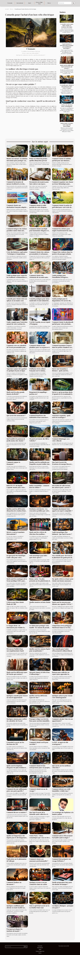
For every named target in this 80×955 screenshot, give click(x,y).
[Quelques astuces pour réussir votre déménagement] (62, 687)
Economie (10, 3)
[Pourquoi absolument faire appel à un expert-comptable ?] (62, 501)
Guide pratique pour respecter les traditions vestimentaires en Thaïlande (17, 277)
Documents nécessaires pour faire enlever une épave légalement (39, 184)
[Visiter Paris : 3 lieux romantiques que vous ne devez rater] (40, 827)
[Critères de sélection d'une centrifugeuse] (67, 99)
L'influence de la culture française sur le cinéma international (37, 371)
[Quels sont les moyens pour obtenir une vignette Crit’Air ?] (62, 594)
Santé (29, 3)
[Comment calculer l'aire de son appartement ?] (62, 711)
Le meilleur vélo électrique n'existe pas (31, 51)
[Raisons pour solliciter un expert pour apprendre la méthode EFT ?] (62, 664)
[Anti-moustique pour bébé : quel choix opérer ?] (40, 547)
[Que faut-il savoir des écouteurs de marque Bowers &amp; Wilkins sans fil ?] (62, 454)
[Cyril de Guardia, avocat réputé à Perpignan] (40, 314)
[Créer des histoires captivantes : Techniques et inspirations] (17, 244)
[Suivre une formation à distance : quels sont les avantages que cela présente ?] (62, 361)
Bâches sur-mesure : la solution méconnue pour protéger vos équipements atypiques (17, 160)
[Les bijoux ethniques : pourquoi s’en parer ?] (62, 897)
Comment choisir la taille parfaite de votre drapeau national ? (37, 207)
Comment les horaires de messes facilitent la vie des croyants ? (15, 184)
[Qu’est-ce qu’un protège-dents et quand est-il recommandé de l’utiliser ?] (62, 384)
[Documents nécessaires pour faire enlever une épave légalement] (40, 174)
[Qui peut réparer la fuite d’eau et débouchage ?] (40, 664)
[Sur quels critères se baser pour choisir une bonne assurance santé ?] (62, 571)
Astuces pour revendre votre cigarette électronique (66, 125)
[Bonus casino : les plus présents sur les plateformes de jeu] (40, 571)
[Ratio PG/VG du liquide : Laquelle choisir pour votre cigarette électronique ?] (17, 477)
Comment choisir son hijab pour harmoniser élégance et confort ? (39, 230)
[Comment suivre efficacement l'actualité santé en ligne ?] (62, 827)
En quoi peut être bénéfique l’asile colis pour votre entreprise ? (16, 557)
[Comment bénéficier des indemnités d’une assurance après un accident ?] (40, 407)
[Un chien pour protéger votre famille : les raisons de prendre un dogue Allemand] (40, 617)
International (20, 3)
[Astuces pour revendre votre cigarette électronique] (67, 118)
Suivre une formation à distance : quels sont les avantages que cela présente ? (62, 371)
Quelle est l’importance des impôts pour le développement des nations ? (17, 837)
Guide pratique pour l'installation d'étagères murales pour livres (60, 277)
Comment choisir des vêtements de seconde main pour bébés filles (38, 277)
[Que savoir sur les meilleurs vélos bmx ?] (62, 757)
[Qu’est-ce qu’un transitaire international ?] (17, 524)
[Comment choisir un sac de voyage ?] (40, 781)
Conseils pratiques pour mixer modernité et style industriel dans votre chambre (39, 300)
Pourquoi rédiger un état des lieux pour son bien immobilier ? (39, 721)
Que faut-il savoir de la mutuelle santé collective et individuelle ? (38, 814)
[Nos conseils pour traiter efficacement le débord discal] (62, 641)
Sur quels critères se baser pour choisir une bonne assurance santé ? (62, 581)
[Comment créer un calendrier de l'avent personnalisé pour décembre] (17, 337)
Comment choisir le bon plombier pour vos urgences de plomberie (39, 347)
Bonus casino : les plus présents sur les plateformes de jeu (39, 581)
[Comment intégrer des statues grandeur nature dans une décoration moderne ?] (17, 220)
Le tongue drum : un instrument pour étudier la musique (15, 627)
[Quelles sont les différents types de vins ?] (40, 687)
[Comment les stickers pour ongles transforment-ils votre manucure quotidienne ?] (62, 220)
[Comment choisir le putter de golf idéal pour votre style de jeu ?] (62, 197)
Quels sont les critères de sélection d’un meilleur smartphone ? (37, 534)
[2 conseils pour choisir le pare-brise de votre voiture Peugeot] (67, 80)
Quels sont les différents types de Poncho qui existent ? (66, 67)
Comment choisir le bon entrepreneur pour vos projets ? (39, 767)
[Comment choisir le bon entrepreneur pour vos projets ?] (40, 757)
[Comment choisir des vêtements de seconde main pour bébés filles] (40, 267)
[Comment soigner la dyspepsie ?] (17, 454)
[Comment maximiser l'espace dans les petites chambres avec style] (62, 337)
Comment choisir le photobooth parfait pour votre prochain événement (62, 324)
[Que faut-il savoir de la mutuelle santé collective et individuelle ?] (40, 804)
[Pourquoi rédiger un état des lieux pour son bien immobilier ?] (40, 711)
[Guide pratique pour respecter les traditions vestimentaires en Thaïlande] (17, 267)
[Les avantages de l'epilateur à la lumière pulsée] (62, 804)
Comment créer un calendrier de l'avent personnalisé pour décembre (16, 347)
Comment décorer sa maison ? (17, 812)
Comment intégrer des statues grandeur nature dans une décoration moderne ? (17, 230)
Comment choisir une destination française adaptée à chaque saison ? (17, 207)
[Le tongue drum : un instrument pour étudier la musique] (17, 617)
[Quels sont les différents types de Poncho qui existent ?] (67, 60)
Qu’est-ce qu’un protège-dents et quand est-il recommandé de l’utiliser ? (62, 394)
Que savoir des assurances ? (16, 415)
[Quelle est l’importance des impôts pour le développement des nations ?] (17, 827)
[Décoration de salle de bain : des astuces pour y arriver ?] (62, 477)
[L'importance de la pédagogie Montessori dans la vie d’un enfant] (62, 617)
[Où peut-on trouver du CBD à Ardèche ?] (40, 431)
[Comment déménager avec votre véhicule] (62, 431)
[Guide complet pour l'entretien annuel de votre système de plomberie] (17, 314)
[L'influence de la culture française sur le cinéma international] (40, 361)
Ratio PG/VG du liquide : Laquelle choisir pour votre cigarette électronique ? (16, 487)
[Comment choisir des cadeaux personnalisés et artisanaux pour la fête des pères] (40, 244)
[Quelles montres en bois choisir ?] (40, 594)
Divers (49, 3)
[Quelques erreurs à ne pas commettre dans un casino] (40, 874)
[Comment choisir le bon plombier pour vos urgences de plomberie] (40, 337)
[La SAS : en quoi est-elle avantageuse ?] (62, 734)
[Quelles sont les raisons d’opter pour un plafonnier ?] (40, 641)
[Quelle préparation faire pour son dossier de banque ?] (62, 874)
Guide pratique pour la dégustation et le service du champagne (61, 300)
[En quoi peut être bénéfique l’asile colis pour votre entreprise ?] (17, 547)
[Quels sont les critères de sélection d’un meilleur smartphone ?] (40, 524)
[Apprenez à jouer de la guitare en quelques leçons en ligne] (17, 361)
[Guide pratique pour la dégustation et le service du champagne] (62, 291)
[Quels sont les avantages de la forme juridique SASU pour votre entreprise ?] (17, 571)
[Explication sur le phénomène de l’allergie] (17, 851)
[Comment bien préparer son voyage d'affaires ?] (62, 851)
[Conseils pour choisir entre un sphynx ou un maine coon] (17, 291)
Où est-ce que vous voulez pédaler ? (30, 53)
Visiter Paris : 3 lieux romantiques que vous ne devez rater (39, 837)
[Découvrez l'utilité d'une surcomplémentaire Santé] (17, 641)
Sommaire (31, 49)
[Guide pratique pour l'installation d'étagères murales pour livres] (62, 267)
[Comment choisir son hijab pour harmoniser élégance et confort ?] (40, 220)
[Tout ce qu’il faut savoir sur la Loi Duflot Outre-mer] (40, 897)
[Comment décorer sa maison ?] (17, 804)
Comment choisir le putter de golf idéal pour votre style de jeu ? (62, 207)
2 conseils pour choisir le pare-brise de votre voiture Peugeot (67, 86)
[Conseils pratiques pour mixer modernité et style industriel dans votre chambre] (40, 291)
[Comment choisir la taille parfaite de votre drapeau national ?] (40, 197)
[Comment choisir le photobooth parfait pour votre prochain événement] (62, 314)
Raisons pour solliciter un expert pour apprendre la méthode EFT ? (60, 674)
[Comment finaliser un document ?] (17, 874)
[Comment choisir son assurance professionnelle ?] (40, 851)
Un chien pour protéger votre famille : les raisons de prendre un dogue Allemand (39, 627)
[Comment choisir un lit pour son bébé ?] (40, 734)
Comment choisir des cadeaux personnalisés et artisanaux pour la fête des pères (39, 254)
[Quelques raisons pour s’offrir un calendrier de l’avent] (17, 711)
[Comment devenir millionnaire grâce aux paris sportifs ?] (17, 781)
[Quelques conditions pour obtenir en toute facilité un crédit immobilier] (17, 897)
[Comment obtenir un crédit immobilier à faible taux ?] (62, 781)
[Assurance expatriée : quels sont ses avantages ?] (62, 407)
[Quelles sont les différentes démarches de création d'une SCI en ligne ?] (17, 501)
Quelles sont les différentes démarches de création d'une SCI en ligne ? (16, 511)
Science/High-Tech (39, 3)
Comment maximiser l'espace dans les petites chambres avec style (62, 347)
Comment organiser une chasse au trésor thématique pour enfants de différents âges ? (62, 184)
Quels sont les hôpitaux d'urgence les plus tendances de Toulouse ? (17, 767)
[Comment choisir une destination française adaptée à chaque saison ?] (17, 197)
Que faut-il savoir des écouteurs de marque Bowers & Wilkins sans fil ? (62, 464)
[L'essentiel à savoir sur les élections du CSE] (17, 734)
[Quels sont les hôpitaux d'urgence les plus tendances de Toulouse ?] (17, 757)
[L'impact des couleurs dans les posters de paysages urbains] (62, 244)
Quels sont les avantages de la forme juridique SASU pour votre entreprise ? (17, 581)
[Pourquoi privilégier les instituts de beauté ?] (17, 921)
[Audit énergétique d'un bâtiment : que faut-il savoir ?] (62, 524)
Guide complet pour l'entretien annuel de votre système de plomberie (17, 324)
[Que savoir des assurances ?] (17, 407)
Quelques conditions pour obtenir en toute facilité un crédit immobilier (16, 907)
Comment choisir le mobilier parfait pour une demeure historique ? (61, 160)
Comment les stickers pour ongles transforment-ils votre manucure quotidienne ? (62, 230)
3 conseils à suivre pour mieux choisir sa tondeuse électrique (66, 25)
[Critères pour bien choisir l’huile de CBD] (17, 594)
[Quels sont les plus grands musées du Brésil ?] (17, 384)
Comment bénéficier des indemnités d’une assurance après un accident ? (38, 417)
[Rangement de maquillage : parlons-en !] (40, 384)
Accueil (6, 9)
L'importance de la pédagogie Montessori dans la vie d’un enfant (62, 627)
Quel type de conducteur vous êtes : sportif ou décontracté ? (30, 55)
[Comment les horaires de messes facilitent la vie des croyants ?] (17, 174)
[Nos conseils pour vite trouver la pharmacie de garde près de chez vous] (62, 547)
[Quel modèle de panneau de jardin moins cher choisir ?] (17, 431)
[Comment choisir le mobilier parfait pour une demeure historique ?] (62, 150)
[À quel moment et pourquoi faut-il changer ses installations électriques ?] (67, 38)
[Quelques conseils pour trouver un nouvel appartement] (17, 687)
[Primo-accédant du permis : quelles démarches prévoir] (40, 150)
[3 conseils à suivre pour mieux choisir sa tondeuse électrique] (67, 19)
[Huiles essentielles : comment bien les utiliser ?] (40, 477)
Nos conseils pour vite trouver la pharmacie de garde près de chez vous (62, 557)
